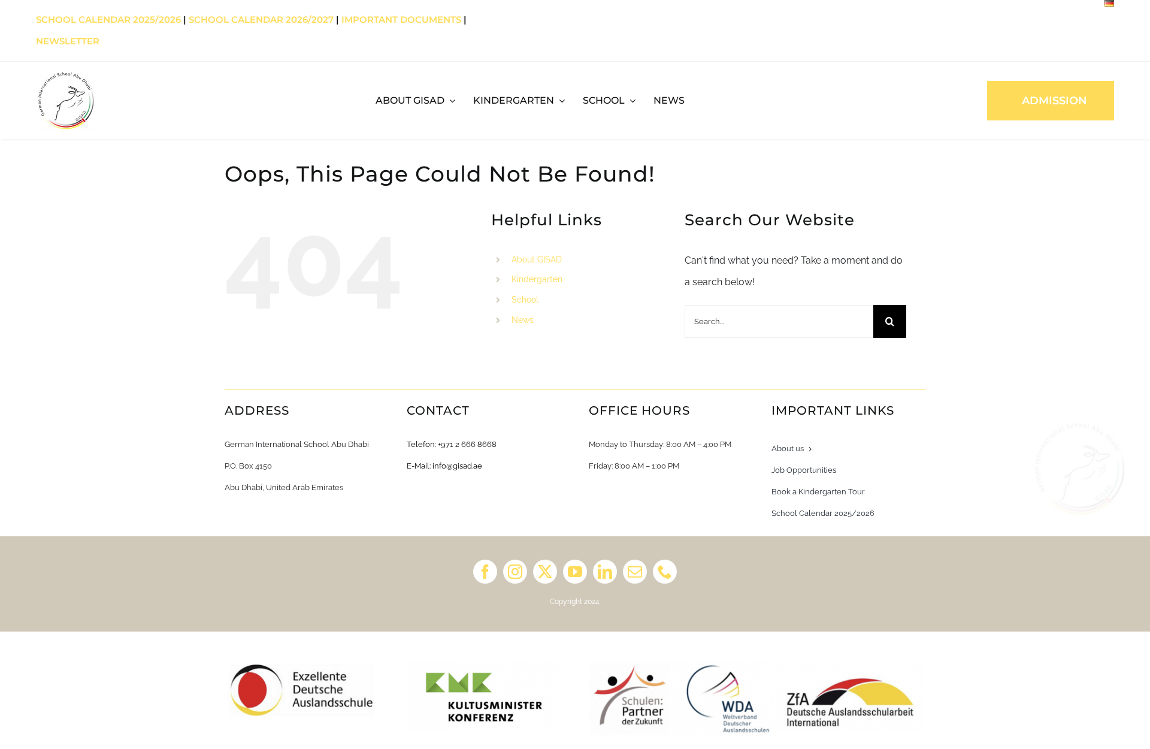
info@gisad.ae (457, 465)
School (525, 299)
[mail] (635, 572)
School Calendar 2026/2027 (261, 19)
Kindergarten (537, 279)
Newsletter (67, 41)
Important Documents (401, 19)
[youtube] (575, 572)
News (523, 320)
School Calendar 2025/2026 (108, 19)
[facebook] (485, 572)
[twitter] (545, 572)
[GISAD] (66, 75)
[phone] (665, 572)
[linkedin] (605, 572)
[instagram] (515, 572)
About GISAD (537, 259)
